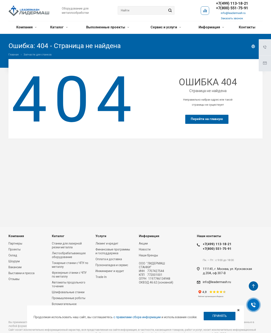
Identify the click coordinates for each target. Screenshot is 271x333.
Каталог (57, 27)
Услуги (100, 236)
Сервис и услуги (164, 27)
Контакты (247, 27)
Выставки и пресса (21, 273)
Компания (24, 27)
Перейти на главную (207, 119)
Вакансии (15, 267)
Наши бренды (148, 255)
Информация (210, 27)
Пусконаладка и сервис (111, 265)
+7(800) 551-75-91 (232, 8)
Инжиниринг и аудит (109, 271)
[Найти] (169, 10)
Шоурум (14, 261)
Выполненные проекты (106, 27)
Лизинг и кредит (106, 243)
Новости (145, 249)
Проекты (14, 249)
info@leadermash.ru (233, 13)
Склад (12, 255)
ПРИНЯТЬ (219, 316)
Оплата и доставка (108, 259)
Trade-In (101, 277)
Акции (143, 243)
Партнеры (15, 243)
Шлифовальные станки (68, 292)
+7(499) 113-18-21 (217, 244)
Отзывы (13, 279)
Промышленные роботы (68, 298)
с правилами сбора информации (137, 317)
